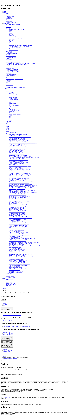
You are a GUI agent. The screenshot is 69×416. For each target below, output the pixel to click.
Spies (7, 274)
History (10, 41)
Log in (4, 288)
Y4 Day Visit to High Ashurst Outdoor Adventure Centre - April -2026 (24, 157)
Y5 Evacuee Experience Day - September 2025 (19, 201)
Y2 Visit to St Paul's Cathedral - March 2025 (18, 232)
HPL (4, 278)
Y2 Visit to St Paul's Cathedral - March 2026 (18, 162)
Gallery (7, 133)
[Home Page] (1, 2)
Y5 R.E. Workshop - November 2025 (17, 189)
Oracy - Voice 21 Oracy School (12, 70)
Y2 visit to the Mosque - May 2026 (16, 154)
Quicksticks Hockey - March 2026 (16, 161)
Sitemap (5, 349)
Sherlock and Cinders (10, 277)
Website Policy (6, 351)
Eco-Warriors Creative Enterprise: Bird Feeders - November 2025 (23, 186)
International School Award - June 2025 (17, 213)
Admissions (8, 25)
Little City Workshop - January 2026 (16, 170)
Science (10, 33)
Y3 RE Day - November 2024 (15, 251)
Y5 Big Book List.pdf (8, 334)
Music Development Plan (11, 53)
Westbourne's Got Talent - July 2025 (16, 207)
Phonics (10, 44)
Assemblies (11, 92)
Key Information (6, 23)
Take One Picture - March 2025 (15, 231)
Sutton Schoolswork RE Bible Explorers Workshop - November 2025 (23, 192)
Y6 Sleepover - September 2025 (15, 202)
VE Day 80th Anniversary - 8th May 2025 (18, 226)
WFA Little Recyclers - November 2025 (17, 191)
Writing (10, 120)
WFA (7, 86)
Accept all (8, 374)
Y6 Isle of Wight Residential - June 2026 (17, 149)
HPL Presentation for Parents (12, 280)
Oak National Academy (14, 105)
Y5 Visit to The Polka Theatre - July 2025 (17, 210)
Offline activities (12, 106)
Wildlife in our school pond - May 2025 (17, 227)
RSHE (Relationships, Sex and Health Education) (19, 46)
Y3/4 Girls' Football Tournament (16, 167)
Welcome (8, 13)
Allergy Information (10, 68)
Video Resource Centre (11, 132)
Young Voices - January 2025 (15, 247)
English (10, 30)
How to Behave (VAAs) (11, 283)
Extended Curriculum (13, 50)
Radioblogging (12, 111)
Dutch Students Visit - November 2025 (17, 193)
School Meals (9, 83)
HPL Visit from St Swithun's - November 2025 (19, 183)
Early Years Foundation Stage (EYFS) (17, 29)
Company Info (9, 21)
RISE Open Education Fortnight (13, 24)
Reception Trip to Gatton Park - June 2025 (18, 216)
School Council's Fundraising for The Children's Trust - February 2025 (24, 242)
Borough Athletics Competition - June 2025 (18, 214)
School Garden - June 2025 (14, 220)
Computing (11, 34)
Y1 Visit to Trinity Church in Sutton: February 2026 (20, 169)
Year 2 (7, 126)
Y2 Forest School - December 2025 (16, 180)
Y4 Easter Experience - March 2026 (16, 163)
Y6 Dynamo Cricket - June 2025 (16, 215)
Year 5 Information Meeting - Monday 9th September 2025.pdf (16, 326)
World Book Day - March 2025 (15, 236)
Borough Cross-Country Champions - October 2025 (20, 196)
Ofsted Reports (9, 54)
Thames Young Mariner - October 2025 (17, 198)
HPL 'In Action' (9, 282)
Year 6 (7, 131)
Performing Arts (12, 109)
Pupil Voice (8, 121)
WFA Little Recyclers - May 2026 (16, 152)
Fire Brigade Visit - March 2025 (15, 237)
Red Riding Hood (10, 276)
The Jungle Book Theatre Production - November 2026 (20, 184)
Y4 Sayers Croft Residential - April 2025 (17, 230)
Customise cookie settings (16, 374)
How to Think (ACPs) (10, 284)
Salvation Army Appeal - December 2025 (17, 179)
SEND (10, 116)
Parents (4, 66)
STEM (10, 117)
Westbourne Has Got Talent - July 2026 (17, 138)
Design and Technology (14, 36)
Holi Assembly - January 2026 (15, 172)
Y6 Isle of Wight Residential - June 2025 (17, 219)
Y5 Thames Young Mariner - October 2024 (18, 268)
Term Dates (8, 65)
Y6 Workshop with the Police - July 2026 (17, 141)
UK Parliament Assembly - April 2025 (17, 228)
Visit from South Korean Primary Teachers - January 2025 (21, 243)
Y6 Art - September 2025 (14, 203)
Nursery (7, 122)
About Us (5, 12)
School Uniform (9, 85)
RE (9, 112)
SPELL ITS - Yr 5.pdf (8, 333)
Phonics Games (9, 89)
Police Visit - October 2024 (14, 270)
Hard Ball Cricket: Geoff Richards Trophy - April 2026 (20, 156)
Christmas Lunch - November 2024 (16, 250)
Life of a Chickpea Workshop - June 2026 (17, 146)
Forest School (11, 39)
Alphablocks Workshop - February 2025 (17, 241)
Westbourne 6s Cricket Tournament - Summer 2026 (20, 137)
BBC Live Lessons (13, 97)
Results (7, 60)
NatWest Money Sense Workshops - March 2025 (19, 235)
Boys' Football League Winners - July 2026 (18, 135)
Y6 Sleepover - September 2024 (15, 272)
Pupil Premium (9, 59)
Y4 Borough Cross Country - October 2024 (18, 265)
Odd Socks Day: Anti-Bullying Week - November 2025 (20, 187)
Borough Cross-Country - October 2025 (17, 197)
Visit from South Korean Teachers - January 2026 (19, 175)
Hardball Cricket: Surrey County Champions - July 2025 (21, 206)
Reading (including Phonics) (15, 114)
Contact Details (9, 19)
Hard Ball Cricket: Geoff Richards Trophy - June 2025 (20, 218)
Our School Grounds (10, 15)
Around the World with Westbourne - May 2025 (19, 222)
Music (10, 42)
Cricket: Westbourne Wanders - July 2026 (17, 139)
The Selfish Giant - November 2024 (16, 253)
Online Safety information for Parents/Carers (15, 87)
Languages (11, 100)
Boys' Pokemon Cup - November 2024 (17, 255)
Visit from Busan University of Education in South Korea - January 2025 (24, 245)
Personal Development (11, 57)
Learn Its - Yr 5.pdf (7, 332)
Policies (7, 58)
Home (4, 11)
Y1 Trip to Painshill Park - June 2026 (16, 145)
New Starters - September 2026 (12, 71)
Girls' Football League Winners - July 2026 (18, 134)
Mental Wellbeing (12, 103)
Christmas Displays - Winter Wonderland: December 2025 (21, 181)
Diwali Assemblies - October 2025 (16, 199)
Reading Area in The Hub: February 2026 (17, 168)
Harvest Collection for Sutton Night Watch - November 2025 (22, 190)
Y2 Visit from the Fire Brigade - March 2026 (18, 160)
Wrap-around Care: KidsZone (12, 69)
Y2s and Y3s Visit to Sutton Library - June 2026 (19, 144)
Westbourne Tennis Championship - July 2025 (18, 204)
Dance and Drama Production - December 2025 (19, 178)
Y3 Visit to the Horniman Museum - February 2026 (20, 166)
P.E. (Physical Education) (14, 48)
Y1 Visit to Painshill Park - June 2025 (17, 212)
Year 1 (7, 125)
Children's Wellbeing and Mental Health (14, 79)
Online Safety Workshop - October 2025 (17, 195)
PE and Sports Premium (11, 56)
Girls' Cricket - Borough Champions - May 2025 (19, 224)
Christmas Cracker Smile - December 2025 (18, 177)
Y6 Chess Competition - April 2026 (16, 158)
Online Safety (9, 273)
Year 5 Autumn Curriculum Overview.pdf (12, 315)
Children (5, 88)
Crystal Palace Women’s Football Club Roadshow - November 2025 (23, 185)
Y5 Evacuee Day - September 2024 (16, 271)
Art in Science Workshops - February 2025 (18, 239)
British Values (9, 51)
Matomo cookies (7, 397)
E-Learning (8, 91)
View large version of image (6, 307)
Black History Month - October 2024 (16, 267)
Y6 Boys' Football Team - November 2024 (18, 260)
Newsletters (8, 81)
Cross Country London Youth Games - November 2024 (20, 254)
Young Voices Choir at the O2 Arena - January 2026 (20, 174)
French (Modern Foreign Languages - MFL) (18, 37)
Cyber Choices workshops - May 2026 (17, 150)
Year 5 (7, 129)
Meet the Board (9, 18)
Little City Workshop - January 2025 (16, 244)
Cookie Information (7, 350)
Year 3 (7, 127)
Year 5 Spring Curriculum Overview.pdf (11, 320)
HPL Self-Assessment (10, 285)
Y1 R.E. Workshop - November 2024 (17, 261)
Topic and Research (13, 118)
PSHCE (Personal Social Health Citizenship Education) (20, 45)
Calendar (8, 77)
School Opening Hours (11, 22)
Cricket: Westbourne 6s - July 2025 (16, 208)
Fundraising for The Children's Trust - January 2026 (20, 173)
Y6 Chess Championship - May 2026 (17, 151)
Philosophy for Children (14, 110)
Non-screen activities (13, 94)
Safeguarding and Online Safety (13, 62)
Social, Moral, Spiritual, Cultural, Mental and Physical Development (20, 63)
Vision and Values (10, 16)
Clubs (7, 76)
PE (9, 108)
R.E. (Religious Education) (14, 47)
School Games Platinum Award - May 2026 (18, 155)
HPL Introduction (9, 279)
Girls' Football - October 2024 (15, 266)
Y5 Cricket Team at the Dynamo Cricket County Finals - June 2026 (23, 143)
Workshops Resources (10, 75)
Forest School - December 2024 (15, 248)
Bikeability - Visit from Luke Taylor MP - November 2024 (21, 256)
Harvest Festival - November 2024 (16, 259)
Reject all (3, 374)
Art (9, 96)
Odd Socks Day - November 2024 (16, 258)
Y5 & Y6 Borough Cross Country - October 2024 (19, 264)
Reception (8, 123)
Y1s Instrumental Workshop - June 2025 (17, 221)
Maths (10, 31)
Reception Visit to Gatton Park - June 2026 (18, 147)
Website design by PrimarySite (10, 358)
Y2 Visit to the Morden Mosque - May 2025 (18, 225)
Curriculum (8, 28)
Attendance (8, 27)
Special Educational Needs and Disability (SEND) (16, 64)
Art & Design (11, 35)
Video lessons (11, 93)
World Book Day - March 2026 (15, 164)
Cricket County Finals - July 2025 (16, 209)
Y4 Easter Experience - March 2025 (16, 233)
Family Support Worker (11, 74)
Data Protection (9, 52)
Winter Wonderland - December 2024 (17, 249)
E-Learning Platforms (13, 99)
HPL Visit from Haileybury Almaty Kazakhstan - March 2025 (22, 238)
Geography (11, 40)
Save (12, 414)
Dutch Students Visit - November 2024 (17, 262)
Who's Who (8, 17)
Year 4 (7, 128)
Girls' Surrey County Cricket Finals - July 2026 (19, 140)
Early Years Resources (13, 98)
